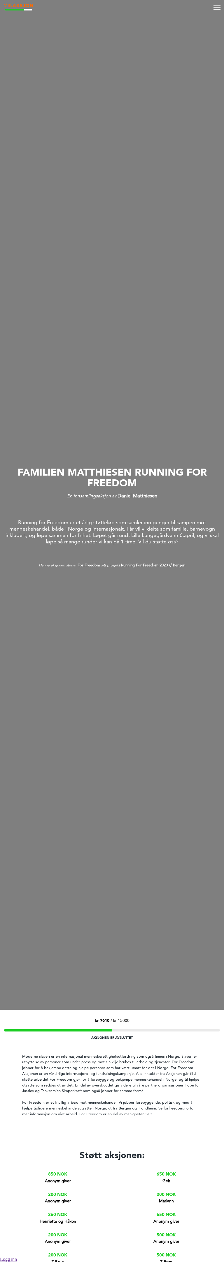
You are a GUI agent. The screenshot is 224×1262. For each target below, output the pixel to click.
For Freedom (89, 565)
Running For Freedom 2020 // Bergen (153, 565)
